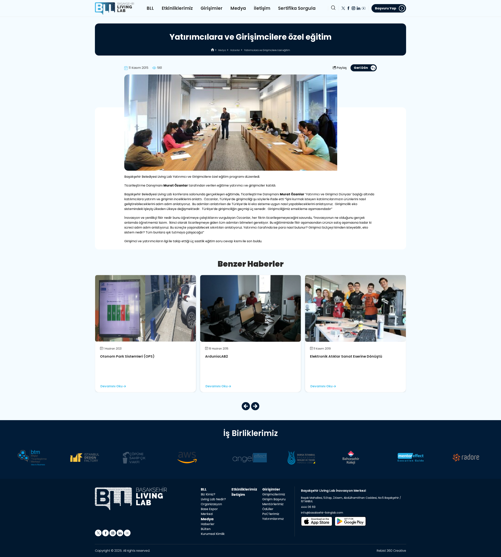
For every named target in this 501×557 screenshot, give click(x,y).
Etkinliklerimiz (177, 8)
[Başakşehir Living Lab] (131, 498)
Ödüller (267, 509)
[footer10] (444, 457)
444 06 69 (308, 507)
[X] (343, 8)
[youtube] (363, 8)
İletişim (262, 8)
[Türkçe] (114, 8)
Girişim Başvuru (274, 499)
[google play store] (350, 521)
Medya (238, 8)
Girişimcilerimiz (273, 494)
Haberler (235, 50)
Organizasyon (211, 504)
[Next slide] (255, 406)
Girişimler (212, 8)
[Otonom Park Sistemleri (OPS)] (145, 308)
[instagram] (353, 8)
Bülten (206, 529)
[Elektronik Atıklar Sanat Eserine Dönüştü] (355, 308)
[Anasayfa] (212, 50)
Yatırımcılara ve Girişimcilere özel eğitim (267, 50)
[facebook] (348, 8)
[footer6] (283, 457)
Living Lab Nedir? (213, 499)
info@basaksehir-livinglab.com (322, 512)
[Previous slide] (246, 406)
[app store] (316, 521)
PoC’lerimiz (270, 514)
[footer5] (221, 457)
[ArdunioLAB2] (250, 308)
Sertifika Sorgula (297, 8)
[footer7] (335, 457)
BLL (150, 8)
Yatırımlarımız (273, 519)
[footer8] (384, 457)
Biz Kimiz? (208, 494)
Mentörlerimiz (273, 504)
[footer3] (118, 457)
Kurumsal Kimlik (213, 534)
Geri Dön (361, 67)
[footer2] (66, 457)
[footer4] (167, 457)
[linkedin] (358, 8)
